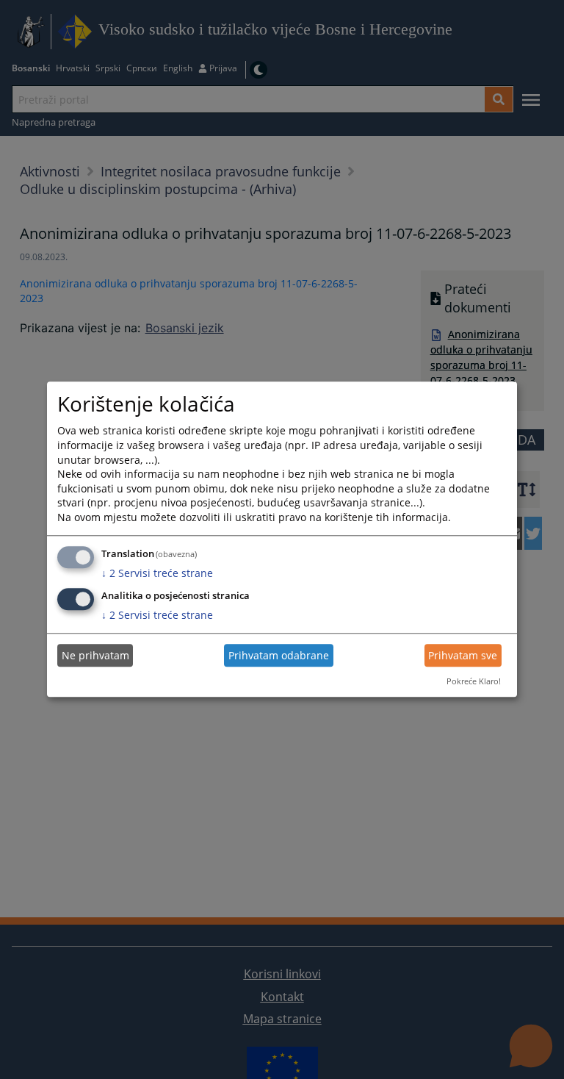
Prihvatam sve (462, 655)
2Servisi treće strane (157, 573)
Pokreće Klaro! (473, 681)
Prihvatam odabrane (278, 655)
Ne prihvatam (95, 655)
